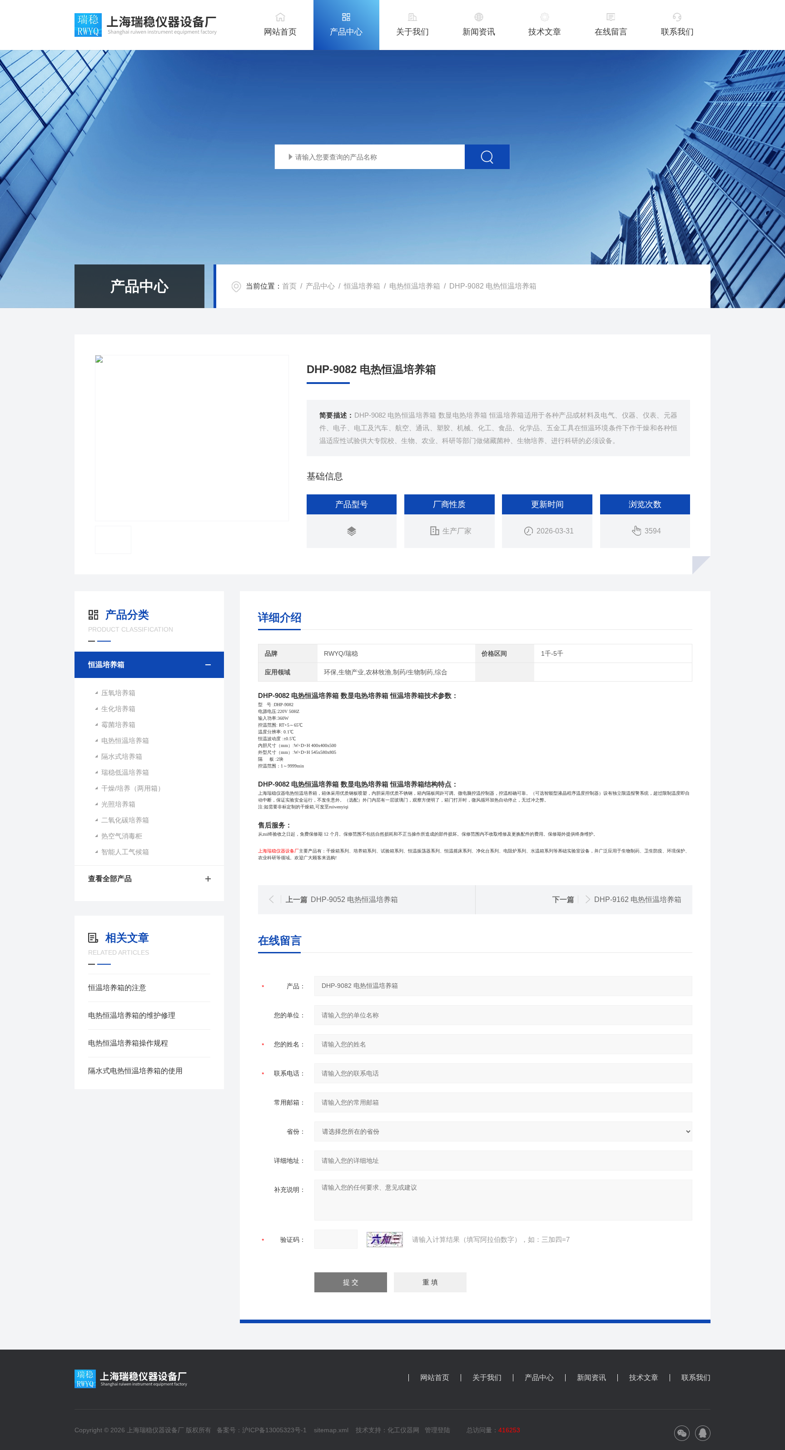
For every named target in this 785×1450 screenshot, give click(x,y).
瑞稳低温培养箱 (125, 772)
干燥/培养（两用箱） (132, 788)
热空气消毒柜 (121, 836)
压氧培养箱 (118, 693)
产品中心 (346, 31)
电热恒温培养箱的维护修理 (131, 1015)
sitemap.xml (331, 1430)
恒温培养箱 (362, 286)
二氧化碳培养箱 (125, 820)
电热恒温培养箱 (414, 286)
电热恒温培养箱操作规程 (128, 1043)
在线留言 (611, 31)
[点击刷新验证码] (385, 1239)
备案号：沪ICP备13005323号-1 (262, 1430)
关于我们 (412, 31)
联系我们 (677, 31)
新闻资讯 (478, 31)
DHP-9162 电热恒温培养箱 (637, 899)
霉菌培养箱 (118, 724)
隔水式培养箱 (121, 756)
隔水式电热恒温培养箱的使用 (135, 1071)
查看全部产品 (110, 878)
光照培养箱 (118, 804)
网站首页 (280, 31)
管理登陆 (437, 1430)
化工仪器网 (403, 1430)
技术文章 (544, 31)
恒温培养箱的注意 (117, 988)
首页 (289, 286)
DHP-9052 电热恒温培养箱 (354, 899)
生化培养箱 (118, 709)
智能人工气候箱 (125, 852)
